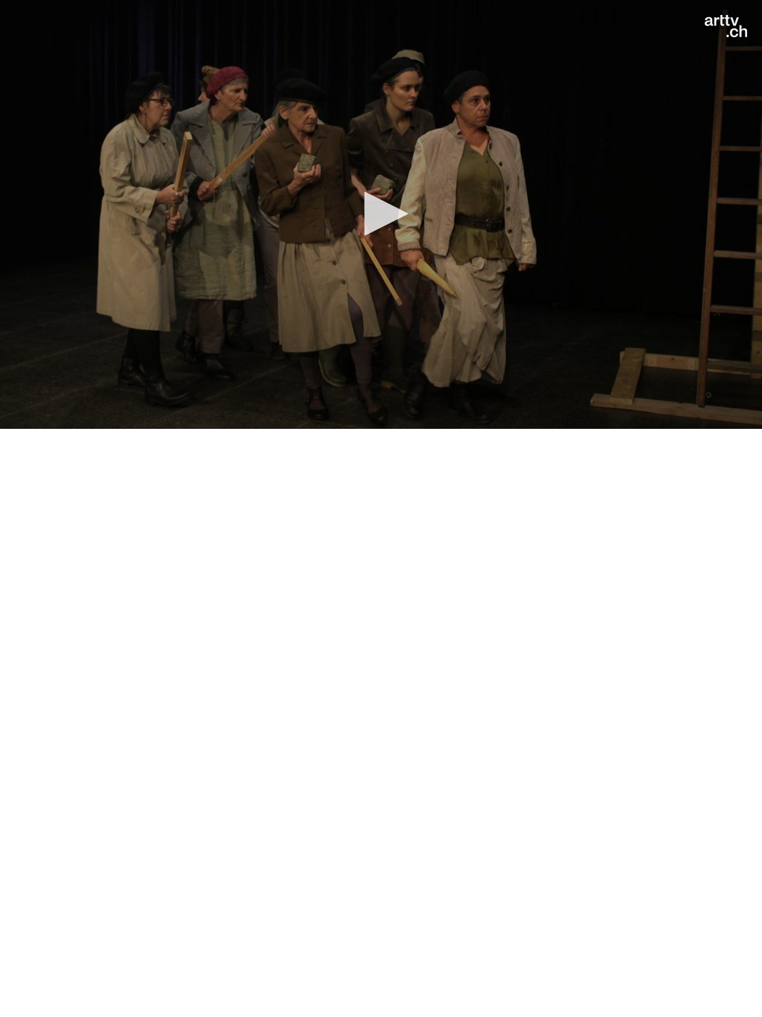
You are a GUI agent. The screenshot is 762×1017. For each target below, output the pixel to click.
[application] (381, 214)
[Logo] (726, 26)
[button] (381, 213)
